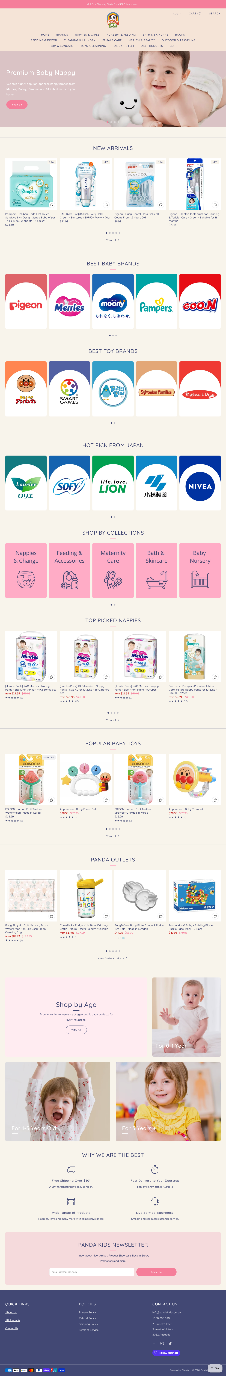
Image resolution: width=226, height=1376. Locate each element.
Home (45, 34)
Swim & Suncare (61, 46)
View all (111, 240)
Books (180, 34)
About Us (11, 1312)
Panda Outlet (124, 46)
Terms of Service (89, 1330)
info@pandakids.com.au (166, 1312)
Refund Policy (87, 1318)
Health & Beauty (142, 40)
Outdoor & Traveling (178, 40)
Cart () (195, 13)
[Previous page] (5, 184)
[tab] (107, 233)
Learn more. (132, 4)
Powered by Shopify (179, 1370)
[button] (107, 122)
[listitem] (113, 4)
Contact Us (11, 1328)
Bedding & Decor (44, 40)
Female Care (112, 40)
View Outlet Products (111, 958)
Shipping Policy (88, 1324)
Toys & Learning (93, 46)
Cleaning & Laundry (80, 40)
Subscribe (156, 1272)
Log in (177, 13)
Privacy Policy (87, 1312)
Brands (62, 34)
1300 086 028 (161, 1318)
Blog (173, 46)
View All (76, 1029)
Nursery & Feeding (121, 34)
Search (215, 13)
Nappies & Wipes (87, 34)
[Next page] (220, 184)
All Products (152, 46)
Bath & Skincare (155, 34)
